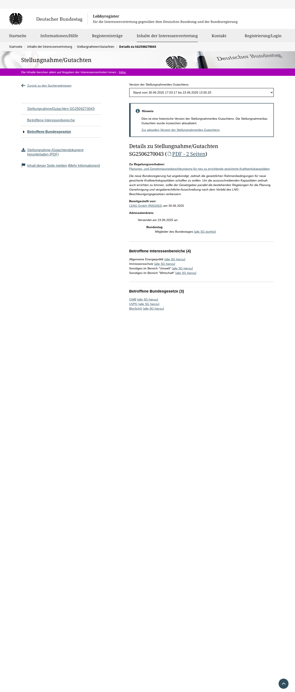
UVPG (133, 304)
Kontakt (219, 35)
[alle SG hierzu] (174, 259)
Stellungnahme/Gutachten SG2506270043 (61, 109)
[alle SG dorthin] (205, 231)
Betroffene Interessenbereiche (51, 120)
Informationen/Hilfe (59, 35)
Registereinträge (107, 35)
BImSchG (135, 308)
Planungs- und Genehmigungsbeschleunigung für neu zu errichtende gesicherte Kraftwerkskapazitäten (199, 168)
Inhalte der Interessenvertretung (167, 35)
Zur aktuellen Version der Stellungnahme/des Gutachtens (180, 130)
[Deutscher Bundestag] (48, 19)
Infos (122, 72)
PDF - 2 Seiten (188, 153)
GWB (132, 299)
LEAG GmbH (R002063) (145, 205)
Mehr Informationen (84, 165)
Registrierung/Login (263, 35)
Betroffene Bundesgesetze (49, 132)
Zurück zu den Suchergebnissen (49, 85)
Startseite (17, 35)
